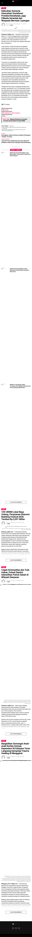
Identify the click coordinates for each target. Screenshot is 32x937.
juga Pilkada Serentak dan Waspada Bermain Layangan (14, 128)
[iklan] (3, 116)
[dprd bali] (4, 110)
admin (11, 25)
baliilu (12, 126)
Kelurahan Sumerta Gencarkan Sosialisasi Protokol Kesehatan (13, 130)
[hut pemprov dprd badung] (10, 113)
